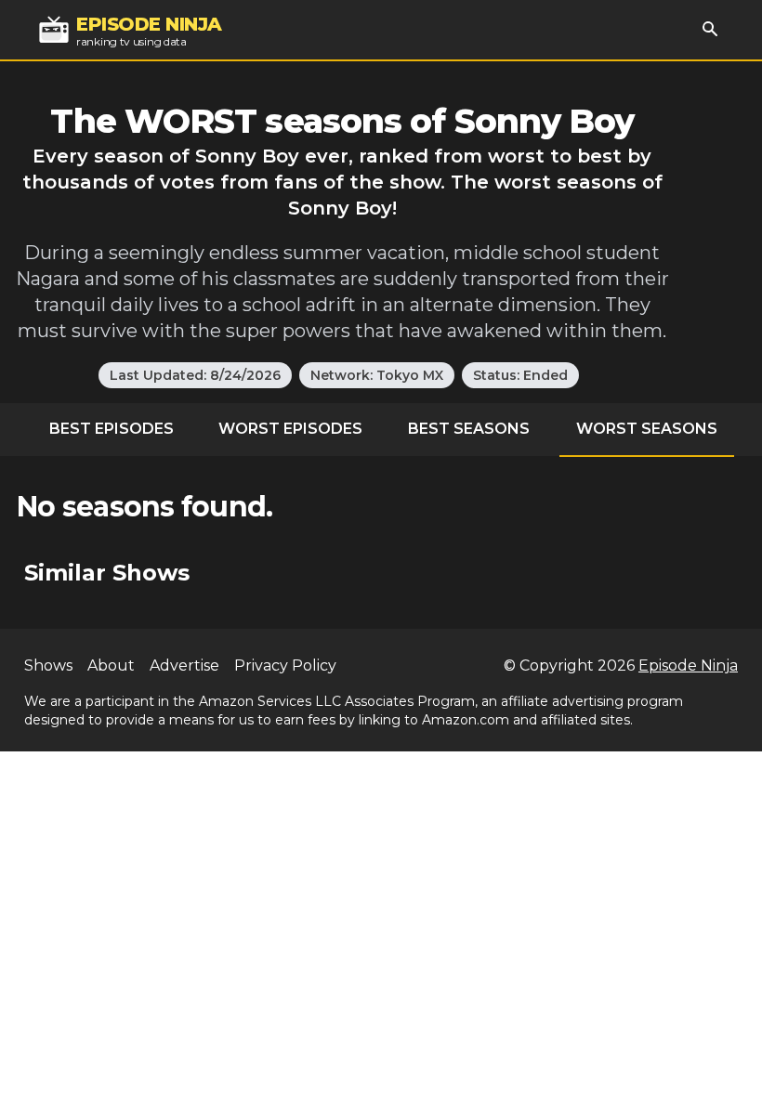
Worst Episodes (290, 428)
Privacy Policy (285, 665)
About (111, 665)
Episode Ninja (688, 665)
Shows (48, 665)
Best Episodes (111, 428)
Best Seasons (469, 428)
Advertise (184, 665)
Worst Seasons (646, 428)
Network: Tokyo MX (376, 375)
